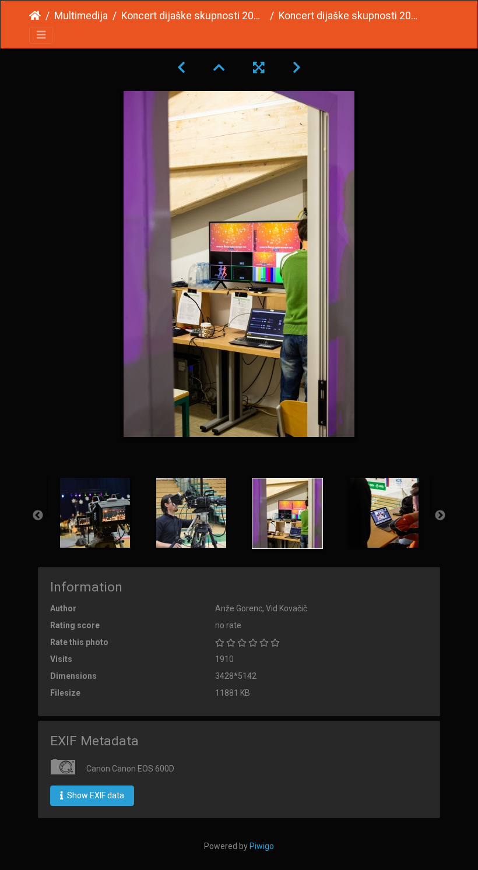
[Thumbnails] (219, 67)
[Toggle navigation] (41, 35)
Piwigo (261, 846)
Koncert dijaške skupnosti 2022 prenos (193, 16)
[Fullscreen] (259, 67)
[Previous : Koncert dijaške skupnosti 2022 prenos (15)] (181, 67)
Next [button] (440, 516)
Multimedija (81, 16)
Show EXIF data (94, 795)
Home (35, 15)
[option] (95, 513)
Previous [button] (38, 516)
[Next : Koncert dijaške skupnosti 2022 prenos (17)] (297, 67)
